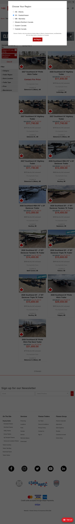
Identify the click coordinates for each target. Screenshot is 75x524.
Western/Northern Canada (24, 22)
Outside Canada (20, 29)
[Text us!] (67, 520)
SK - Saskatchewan (22, 15)
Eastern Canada (20, 25)
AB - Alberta (19, 12)
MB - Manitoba (20, 19)
